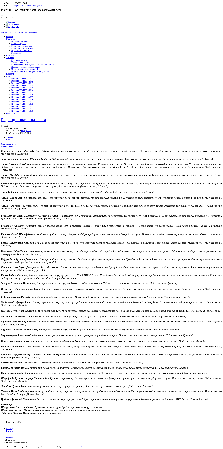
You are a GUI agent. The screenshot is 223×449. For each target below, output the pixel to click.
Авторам (10, 57)
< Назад (9, 429)
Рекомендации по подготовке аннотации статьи (32, 64)
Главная (9, 37)
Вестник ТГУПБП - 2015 (22, 88)
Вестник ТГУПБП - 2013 (22, 83)
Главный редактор (19, 43)
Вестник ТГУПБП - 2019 (22, 97)
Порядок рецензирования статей (25, 67)
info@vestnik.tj (18, 5)
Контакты (10, 113)
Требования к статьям (20, 62)
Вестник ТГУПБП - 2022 (22, 104)
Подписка (10, 55)
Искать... (5, 17)
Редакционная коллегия (21, 46)
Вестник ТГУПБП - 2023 (22, 106)
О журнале (11, 39)
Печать (9, 137)
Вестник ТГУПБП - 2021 (22, 102)
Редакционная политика (22, 48)
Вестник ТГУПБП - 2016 (22, 90)
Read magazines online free (12, 144)
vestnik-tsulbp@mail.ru (35, 5)
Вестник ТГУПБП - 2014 (22, 85)
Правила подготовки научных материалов (30, 71)
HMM (68, 447)
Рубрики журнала (19, 60)
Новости (10, 74)
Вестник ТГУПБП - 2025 (22, 111)
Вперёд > (10, 431)
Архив (9, 76)
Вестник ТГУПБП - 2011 (22, 78)
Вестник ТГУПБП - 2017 (22, 92)
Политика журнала (19, 41)
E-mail (9, 140)
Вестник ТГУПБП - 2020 (22, 99)
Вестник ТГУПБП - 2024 (22, 109)
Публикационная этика (21, 50)
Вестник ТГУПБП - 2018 (22, 95)
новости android (8, 146)
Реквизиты (16, 53)
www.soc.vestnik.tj (77, 447)
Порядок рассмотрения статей (24, 69)
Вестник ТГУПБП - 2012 (22, 81)
